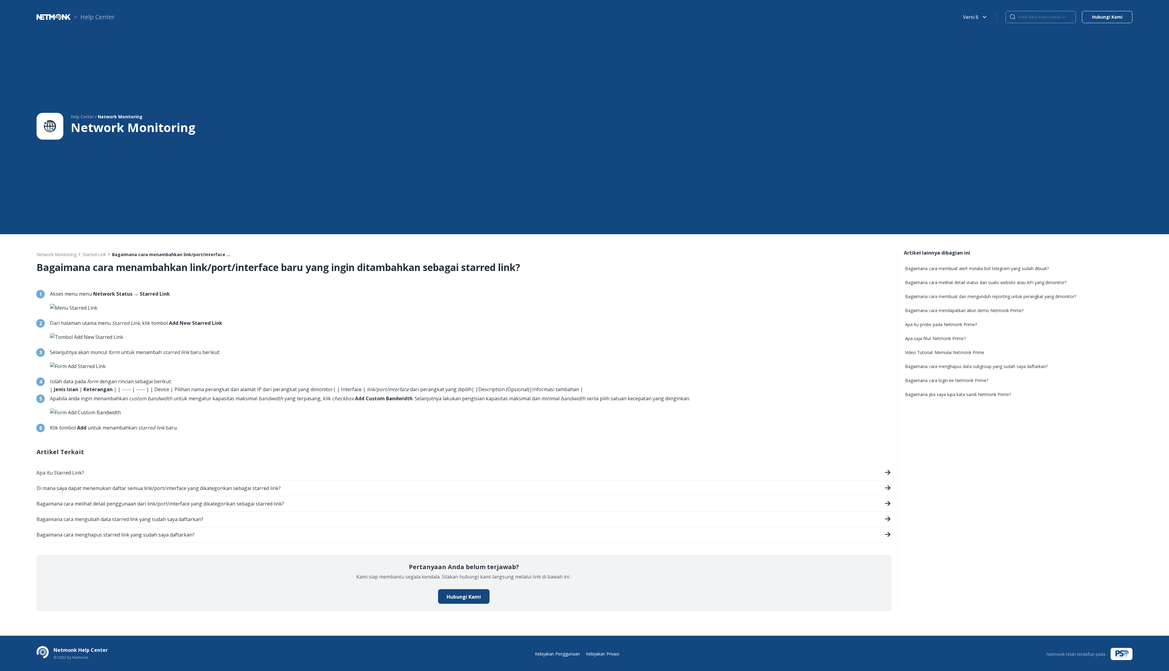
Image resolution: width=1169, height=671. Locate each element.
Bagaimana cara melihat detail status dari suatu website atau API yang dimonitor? (985, 282)
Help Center (97, 17)
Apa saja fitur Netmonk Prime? (935, 338)
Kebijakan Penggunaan (557, 654)
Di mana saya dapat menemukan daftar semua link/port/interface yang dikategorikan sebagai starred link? (159, 488)
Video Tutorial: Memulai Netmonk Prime (944, 352)
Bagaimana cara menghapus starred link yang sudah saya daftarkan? (116, 534)
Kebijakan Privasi (602, 654)
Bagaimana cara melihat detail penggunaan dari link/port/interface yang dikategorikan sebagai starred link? (160, 503)
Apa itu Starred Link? (60, 472)
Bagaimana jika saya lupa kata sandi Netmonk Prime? (958, 394)
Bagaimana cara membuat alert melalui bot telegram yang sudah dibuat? (977, 268)
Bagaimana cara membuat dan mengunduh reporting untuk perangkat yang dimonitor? (990, 296)
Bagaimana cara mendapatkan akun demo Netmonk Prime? (964, 310)
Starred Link (94, 254)
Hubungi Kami (464, 596)
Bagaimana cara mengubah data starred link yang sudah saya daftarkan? (120, 519)
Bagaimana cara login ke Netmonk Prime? (946, 380)
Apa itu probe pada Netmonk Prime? (941, 324)
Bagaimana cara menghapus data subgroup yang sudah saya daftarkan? (976, 366)
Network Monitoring (56, 254)
